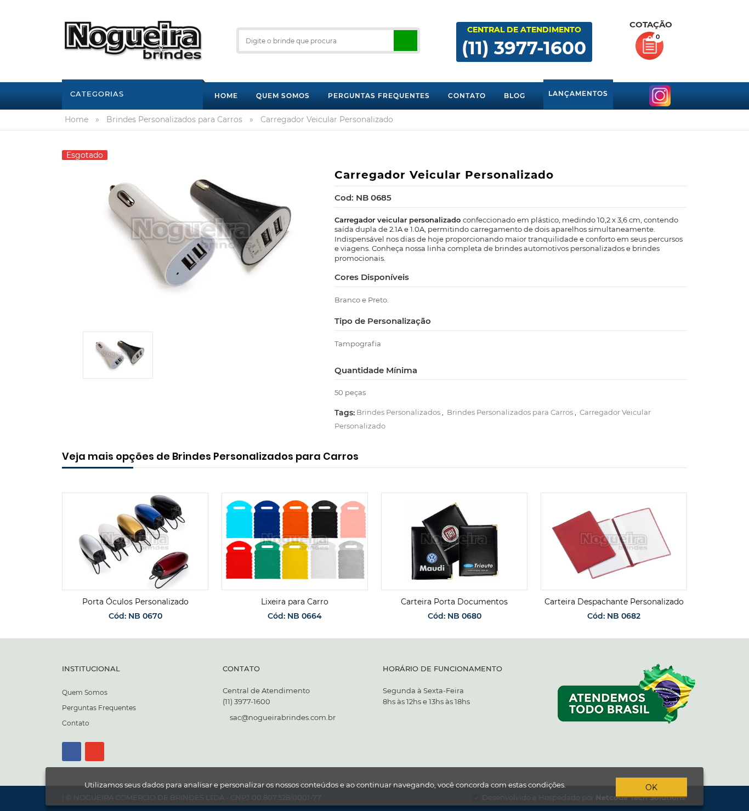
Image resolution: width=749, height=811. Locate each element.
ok (651, 787)
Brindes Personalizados (398, 412)
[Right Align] (405, 40)
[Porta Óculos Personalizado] (135, 541)
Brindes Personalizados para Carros (510, 412)
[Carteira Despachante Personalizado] (613, 541)
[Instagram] (94, 751)
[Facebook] (71, 751)
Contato (75, 723)
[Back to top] (737, 802)
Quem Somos (84, 692)
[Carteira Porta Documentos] (454, 541)
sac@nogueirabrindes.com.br (283, 717)
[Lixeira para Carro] (294, 541)
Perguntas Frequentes (99, 708)
